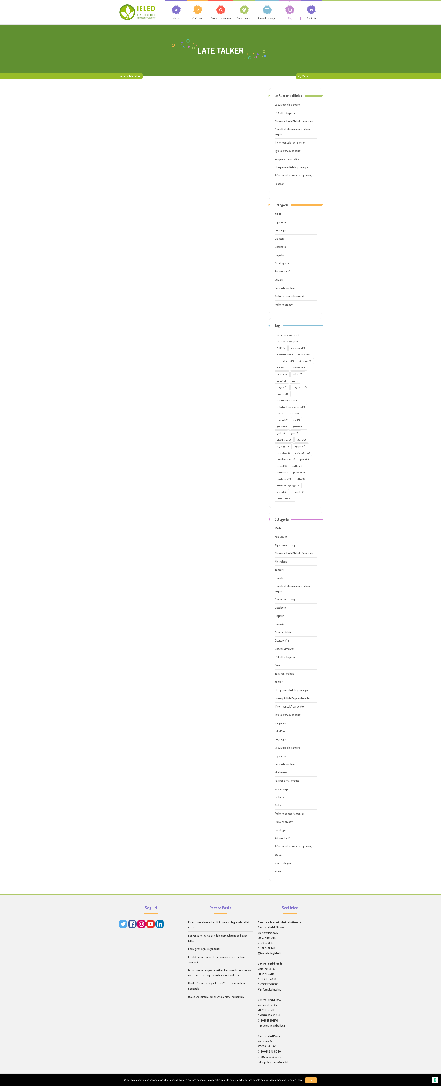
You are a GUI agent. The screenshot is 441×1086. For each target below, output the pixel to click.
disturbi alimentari (287, 400)
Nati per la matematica (287, 159)
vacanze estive (285, 498)
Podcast (279, 183)
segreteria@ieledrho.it (273, 1025)
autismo (282, 367)
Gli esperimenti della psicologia (291, 167)
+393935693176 (269, 1020)
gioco (295, 433)
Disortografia (282, 263)
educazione (295, 413)
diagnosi (282, 387)
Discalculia (280, 247)
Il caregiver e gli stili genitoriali (204, 949)
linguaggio (283, 446)
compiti (281, 380)
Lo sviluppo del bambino (288, 104)
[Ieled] (138, 12)
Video (278, 871)
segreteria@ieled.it (271, 953)
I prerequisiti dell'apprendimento (292, 698)
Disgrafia (279, 255)
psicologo (282, 472)
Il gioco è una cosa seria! (288, 151)
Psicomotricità (282, 271)
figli (296, 420)
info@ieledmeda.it (271, 989)
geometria (299, 426)
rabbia (300, 479)
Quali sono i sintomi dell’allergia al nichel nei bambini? (216, 996)
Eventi (278, 665)
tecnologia (298, 492)
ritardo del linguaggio (288, 485)
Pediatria (279, 797)
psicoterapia (284, 479)
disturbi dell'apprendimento (291, 407)
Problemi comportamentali (289, 296)
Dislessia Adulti (283, 632)
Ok (311, 1080)
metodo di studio (286, 459)
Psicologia (280, 830)
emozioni (282, 420)
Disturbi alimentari (284, 648)
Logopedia (280, 222)
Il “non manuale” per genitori (290, 142)
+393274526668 (269, 984)
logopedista (283, 452)
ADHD (278, 214)
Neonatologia (282, 789)
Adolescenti (281, 536)
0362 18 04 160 (268, 979)
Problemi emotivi (284, 304)
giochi (281, 433)
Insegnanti (280, 723)
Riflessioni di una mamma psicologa (294, 175)
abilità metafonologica (288, 335)
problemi (297, 465)
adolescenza (298, 348)
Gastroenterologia (284, 673)
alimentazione (285, 354)
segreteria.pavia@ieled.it (274, 1062)
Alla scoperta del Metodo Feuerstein (294, 121)
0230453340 (267, 943)
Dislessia (279, 238)
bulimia (298, 374)
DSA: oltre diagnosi (285, 113)
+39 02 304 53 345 (270, 1015)
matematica (302, 452)
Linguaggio (280, 230)
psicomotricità (301, 472)
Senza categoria (283, 863)
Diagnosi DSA (300, 387)
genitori (282, 426)
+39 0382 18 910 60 (270, 1051)
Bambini (279, 569)
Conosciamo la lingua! (286, 599)
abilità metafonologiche (289, 341)
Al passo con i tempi (285, 545)
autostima (299, 367)
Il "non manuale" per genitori (290, 706)
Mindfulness (281, 772)
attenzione (305, 361)
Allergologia (281, 561)
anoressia (304, 354)
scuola (281, 492)
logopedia (300, 446)
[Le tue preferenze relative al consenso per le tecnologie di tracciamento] (435, 1080)
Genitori (279, 681)
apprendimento (285, 361)
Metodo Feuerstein (285, 288)
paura (304, 459)
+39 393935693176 (270, 1056)
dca (295, 380)
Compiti (279, 279)
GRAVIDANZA (284, 439)
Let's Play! (280, 731)
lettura (301, 439)
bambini (282, 374)
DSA (280, 413)
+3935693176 (267, 948)
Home (122, 76)
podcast (282, 465)
